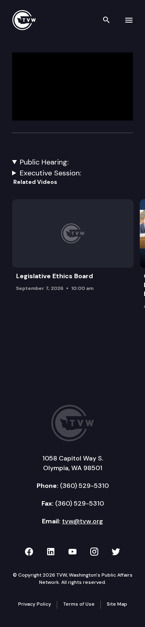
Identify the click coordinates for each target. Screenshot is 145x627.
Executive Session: (50, 173)
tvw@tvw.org (82, 521)
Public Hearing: (44, 162)
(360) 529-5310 (84, 485)
